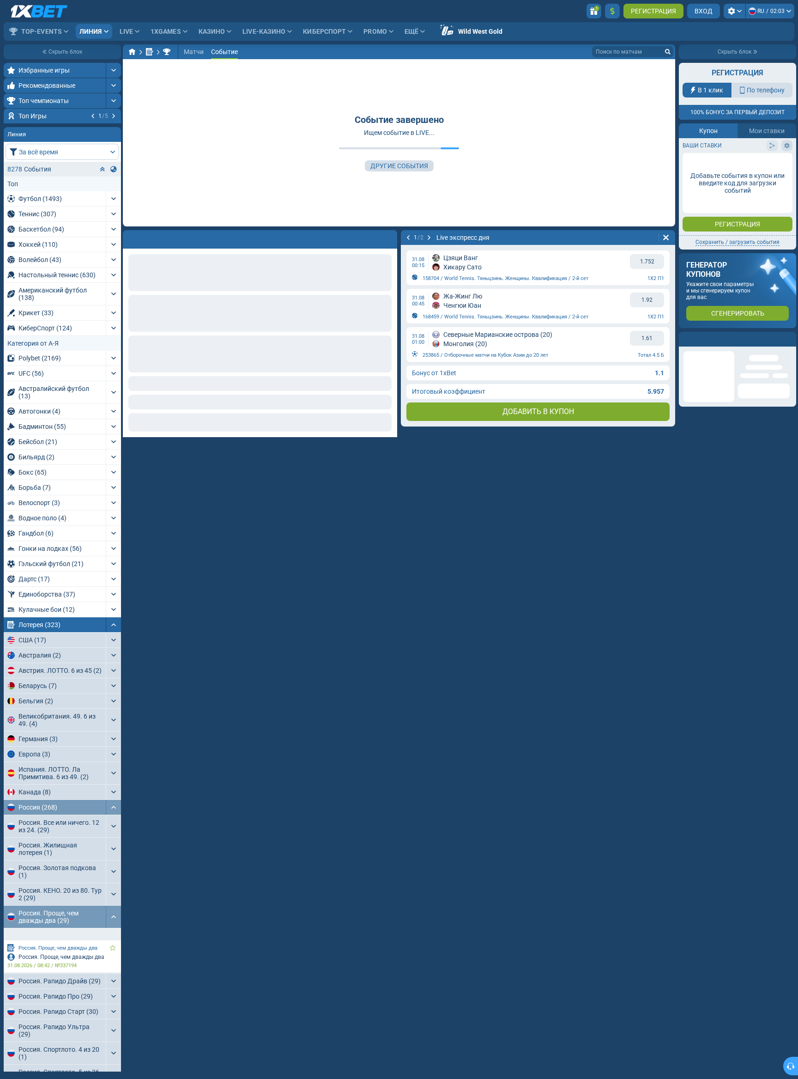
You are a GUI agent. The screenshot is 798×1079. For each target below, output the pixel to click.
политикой (700, 170)
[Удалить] (665, 237)
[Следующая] (113, 116)
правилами (770, 164)
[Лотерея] (149, 51)
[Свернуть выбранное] (102, 225)
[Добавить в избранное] (112, 130)
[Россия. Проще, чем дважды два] (166, 51)
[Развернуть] (113, 70)
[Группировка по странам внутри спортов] (113, 225)
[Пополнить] (612, 11)
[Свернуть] (113, 680)
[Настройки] (734, 11)
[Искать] (667, 51)
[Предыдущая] (93, 116)
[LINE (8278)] (132, 51)
